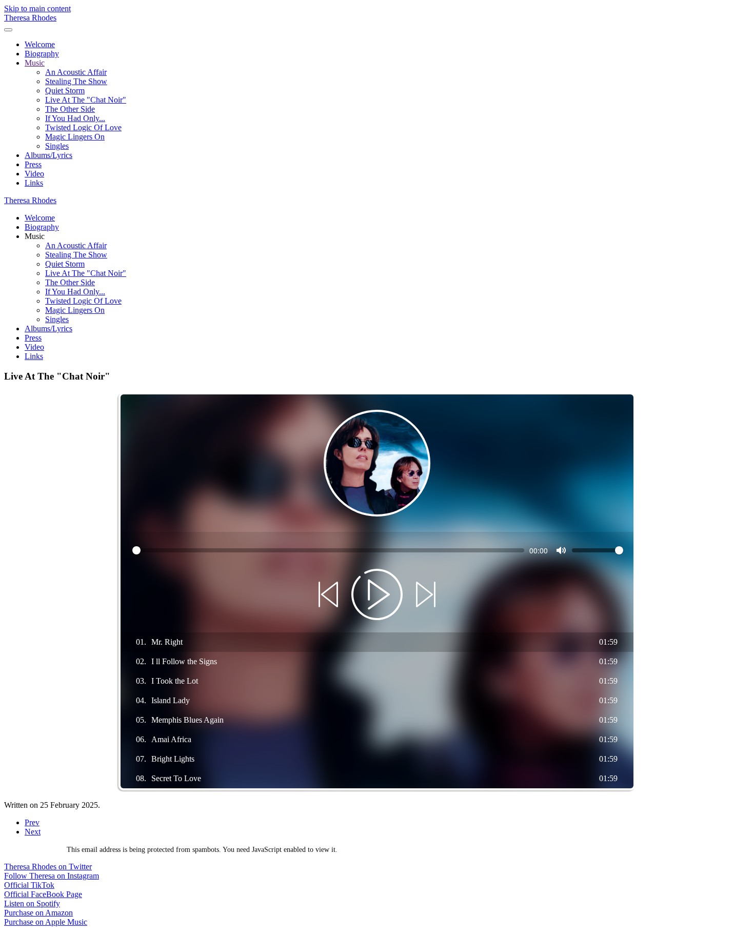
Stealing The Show (76, 81)
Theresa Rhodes (30, 17)
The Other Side (70, 109)
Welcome (40, 44)
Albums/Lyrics (48, 155)
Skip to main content (37, 8)
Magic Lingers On (75, 136)
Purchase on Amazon (38, 912)
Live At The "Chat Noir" (85, 99)
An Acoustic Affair (76, 72)
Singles (57, 146)
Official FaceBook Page (43, 894)
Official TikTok (29, 885)
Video (34, 173)
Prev (32, 822)
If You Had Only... (75, 118)
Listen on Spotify (32, 903)
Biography (42, 53)
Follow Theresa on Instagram (51, 875)
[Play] (377, 595)
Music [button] (35, 236)
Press (33, 164)
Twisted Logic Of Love (83, 127)
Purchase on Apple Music (45, 922)
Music (35, 62)
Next (33, 831)
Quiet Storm (65, 90)
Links (34, 182)
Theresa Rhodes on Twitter (48, 866)
